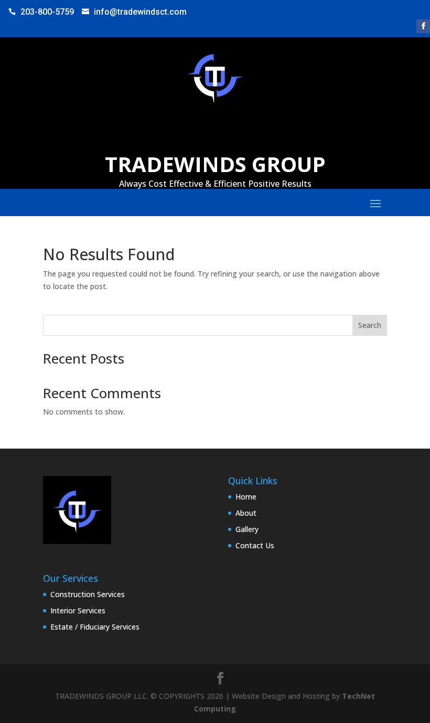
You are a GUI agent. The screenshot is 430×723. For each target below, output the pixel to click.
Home (245, 497)
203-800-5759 (47, 12)
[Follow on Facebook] (423, 26)
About (245, 513)
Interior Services (77, 610)
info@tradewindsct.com (140, 12)
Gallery (247, 529)
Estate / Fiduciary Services (94, 627)
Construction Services (87, 594)
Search (369, 325)
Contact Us (254, 545)
